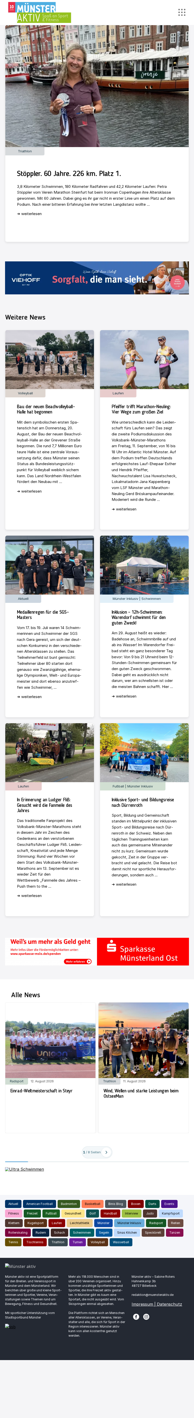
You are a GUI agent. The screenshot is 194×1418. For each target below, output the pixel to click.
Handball (110, 1213)
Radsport (156, 1223)
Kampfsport (171, 1213)
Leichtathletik (79, 1223)
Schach (59, 1232)
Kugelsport (36, 1223)
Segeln (104, 1232)
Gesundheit (73, 1213)
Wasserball (121, 1242)
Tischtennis (34, 1242)
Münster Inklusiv (129, 1223)
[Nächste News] (106, 1152)
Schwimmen (82, 1232)
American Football (39, 1204)
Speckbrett (153, 1232)
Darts (152, 1204)
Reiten (175, 1223)
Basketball (92, 1204)
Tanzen (174, 1232)
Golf (92, 1213)
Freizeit (32, 1213)
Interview (131, 1213)
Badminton (69, 1204)
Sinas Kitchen (127, 1232)
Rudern (41, 1232)
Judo (150, 1213)
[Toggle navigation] (182, 12)
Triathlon (58, 1242)
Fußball (51, 1213)
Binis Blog (115, 1204)
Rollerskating (18, 1232)
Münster (103, 1223)
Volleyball (98, 1242)
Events (169, 1204)
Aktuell (13, 1204)
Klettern (13, 1223)
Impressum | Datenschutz (157, 1304)
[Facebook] (136, 1316)
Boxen (135, 1204)
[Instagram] (146, 1316)
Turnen (77, 1242)
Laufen (57, 1223)
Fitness (13, 1213)
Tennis (13, 1242)
